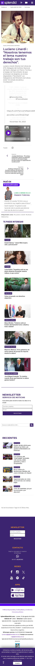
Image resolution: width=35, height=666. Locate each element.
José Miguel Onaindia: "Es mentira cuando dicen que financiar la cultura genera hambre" (16, 378)
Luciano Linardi (20, 215)
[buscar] (31, 425)
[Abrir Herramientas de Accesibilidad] (3, 662)
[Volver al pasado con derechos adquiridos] (17, 284)
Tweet (5, 148)
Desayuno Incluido (10, 346)
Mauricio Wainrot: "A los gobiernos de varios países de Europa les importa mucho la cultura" (16, 351)
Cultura (29, 215)
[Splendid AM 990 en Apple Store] (17, 595)
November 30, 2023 (18, 122)
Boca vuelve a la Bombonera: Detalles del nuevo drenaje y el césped (22, 471)
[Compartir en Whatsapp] (13, 147)
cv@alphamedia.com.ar (17, 636)
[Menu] (32, 2)
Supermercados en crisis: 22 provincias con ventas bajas (22, 480)
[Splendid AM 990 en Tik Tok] (23, 577)
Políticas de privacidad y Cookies (11, 609)
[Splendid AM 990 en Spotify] (17, 577)
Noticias (17, 443)
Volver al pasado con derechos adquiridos (14, 297)
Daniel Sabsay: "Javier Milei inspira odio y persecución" (15, 243)
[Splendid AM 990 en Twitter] (23, 572)
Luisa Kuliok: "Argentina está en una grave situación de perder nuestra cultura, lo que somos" (16, 271)
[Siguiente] (28, 168)
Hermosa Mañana (10, 320)
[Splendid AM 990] (8, 2)
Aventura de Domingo (11, 373)
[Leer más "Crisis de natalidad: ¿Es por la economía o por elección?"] (7, 489)
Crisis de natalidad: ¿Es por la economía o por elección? (23, 490)
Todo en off (8, 293)
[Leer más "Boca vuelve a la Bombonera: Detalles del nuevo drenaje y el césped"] (7, 470)
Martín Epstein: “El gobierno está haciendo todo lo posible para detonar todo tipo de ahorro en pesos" (16, 208)
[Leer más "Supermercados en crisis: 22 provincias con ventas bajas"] (7, 479)
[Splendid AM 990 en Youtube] (11, 577)
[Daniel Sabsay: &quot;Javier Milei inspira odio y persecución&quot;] (17, 231)
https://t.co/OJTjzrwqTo (16, 111)
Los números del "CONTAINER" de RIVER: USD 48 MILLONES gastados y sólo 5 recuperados (21, 460)
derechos (5, 217)
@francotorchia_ (16, 97)
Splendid (7, 240)
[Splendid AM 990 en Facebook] (11, 572)
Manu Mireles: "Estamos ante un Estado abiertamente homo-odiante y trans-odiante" (16, 324)
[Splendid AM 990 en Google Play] (17, 590)
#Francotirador (22, 99)
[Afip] (17, 646)
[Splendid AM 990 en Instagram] (17, 572)
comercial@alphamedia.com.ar (10, 634)
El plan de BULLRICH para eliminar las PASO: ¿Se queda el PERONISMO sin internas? (22, 448)
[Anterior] (7, 155)
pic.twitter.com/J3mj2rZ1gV (18, 115)
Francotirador (11, 184)
